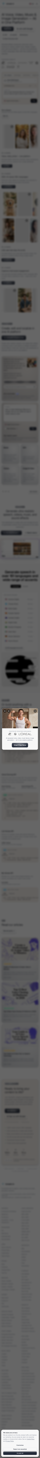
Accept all (20, 1453)
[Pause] (8, 711)
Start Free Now (20, 745)
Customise (20, 1445)
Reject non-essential (20, 1449)
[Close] (35, 711)
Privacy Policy (10, 1441)
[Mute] (4, 711)
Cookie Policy (30, 1439)
